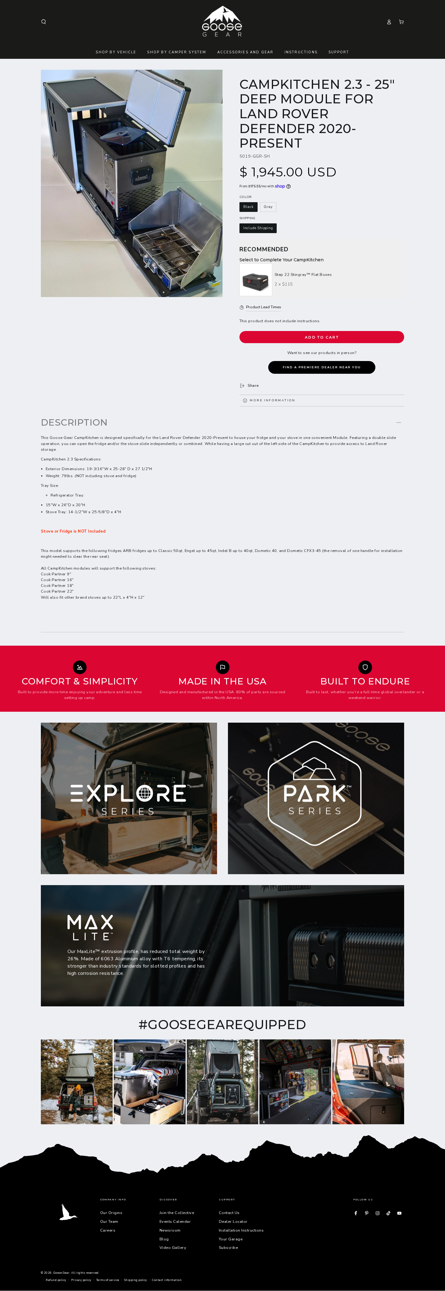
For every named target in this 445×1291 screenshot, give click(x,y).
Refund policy (56, 1280)
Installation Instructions (241, 1230)
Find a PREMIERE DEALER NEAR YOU (322, 367)
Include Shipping (258, 228)
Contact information (167, 1280)
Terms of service (107, 1280)
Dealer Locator (233, 1221)
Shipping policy (135, 1280)
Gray (268, 207)
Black (248, 207)
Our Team (109, 1221)
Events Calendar (175, 1221)
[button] (43, 21)
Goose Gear (61, 1273)
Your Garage (230, 1239)
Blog (164, 1239)
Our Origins (111, 1213)
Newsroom (170, 1230)
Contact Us (229, 1213)
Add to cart (322, 337)
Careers (107, 1230)
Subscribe (228, 1247)
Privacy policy (81, 1280)
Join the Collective (177, 1213)
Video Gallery (173, 1247)
